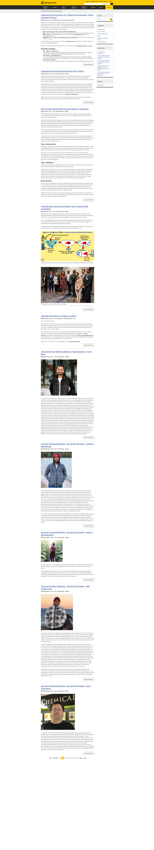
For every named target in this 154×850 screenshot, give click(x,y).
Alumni (97, 1)
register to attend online (78, 34)
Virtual (48, 34)
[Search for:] (104, 19)
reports (90, 45)
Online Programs (64, 7)
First (50, 758)
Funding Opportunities (103, 33)
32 (60, 758)
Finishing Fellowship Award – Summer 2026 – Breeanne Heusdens (104, 57)
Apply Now (109, 7)
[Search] (111, 19)
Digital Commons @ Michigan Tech (85, 335)
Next (80, 758)
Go (111, 3)
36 (69, 758)
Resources (93, 7)
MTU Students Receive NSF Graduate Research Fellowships (65, 109)
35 (67, 758)
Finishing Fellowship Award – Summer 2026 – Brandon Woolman (104, 62)
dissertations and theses (81, 45)
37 (72, 758)
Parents (101, 1)
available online (70, 41)
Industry (105, 1)
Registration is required (74, 341)
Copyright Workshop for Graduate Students (58, 316)
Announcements (58, 20)
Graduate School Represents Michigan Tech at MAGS (62, 71)
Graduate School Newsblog (51, 11)
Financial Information (73, 7)
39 (77, 758)
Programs (54, 7)
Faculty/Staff (92, 1)
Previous (55, 758)
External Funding (101, 31)
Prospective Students (45, 7)
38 (74, 758)
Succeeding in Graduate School (68, 20)
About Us (101, 7)
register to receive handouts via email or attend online (65, 37)
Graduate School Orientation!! (101, 52)
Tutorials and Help (102, 41)
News (67, 73)
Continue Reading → (88, 64)
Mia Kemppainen (60, 318)
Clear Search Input (101, 4)
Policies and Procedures (84, 7)
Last (85, 758)
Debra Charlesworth (60, 73)
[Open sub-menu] (112, 1)
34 (65, 758)
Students (87, 1)
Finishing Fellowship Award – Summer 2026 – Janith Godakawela (104, 73)
